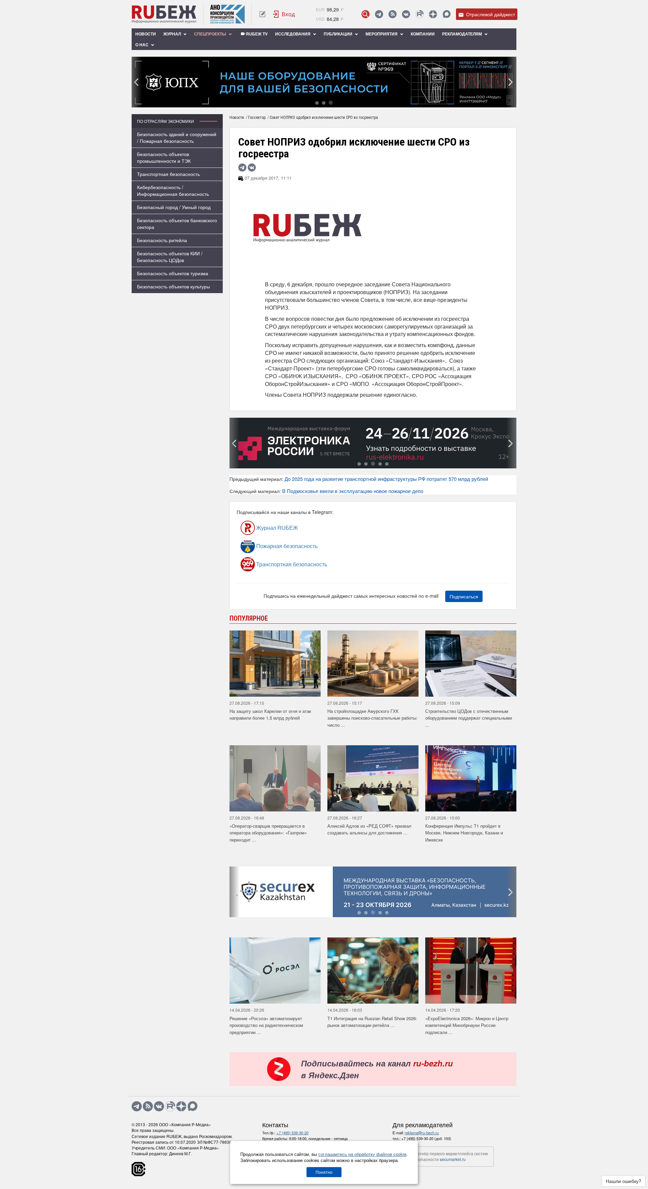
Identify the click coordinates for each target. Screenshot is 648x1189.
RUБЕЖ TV (256, 34)
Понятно (324, 1172)
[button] (317, 102)
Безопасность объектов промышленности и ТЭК (164, 157)
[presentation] (137, 82)
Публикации (338, 34)
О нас (142, 45)
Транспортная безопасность (168, 174)
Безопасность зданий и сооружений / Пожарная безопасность (176, 137)
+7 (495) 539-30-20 (292, 1132)
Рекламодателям (462, 34)
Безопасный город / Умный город (174, 207)
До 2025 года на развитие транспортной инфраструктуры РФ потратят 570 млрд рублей (386, 478)
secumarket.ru (453, 1159)
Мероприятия (382, 34)
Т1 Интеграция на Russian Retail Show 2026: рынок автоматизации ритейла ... (372, 1022)
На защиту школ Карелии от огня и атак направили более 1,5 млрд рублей (270, 714)
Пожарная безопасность (286, 546)
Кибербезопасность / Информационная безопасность (173, 190)
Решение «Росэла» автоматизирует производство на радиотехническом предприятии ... (266, 1025)
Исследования (293, 34)
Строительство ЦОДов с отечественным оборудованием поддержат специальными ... (468, 718)
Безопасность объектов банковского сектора (177, 223)
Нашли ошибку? (623, 1181)
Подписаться (464, 596)
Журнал (172, 34)
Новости (145, 34)
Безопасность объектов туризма (172, 273)
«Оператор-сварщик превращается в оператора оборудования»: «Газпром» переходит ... (268, 833)
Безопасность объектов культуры (173, 286)
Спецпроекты (210, 34)
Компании (423, 34)
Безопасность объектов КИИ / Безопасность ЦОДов (169, 256)
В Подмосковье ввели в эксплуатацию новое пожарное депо (352, 490)
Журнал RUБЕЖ (276, 528)
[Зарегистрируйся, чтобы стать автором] (262, 14)
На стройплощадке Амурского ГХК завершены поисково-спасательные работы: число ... (372, 718)
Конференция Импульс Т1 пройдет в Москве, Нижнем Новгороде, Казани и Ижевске (464, 833)
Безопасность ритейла (162, 240)
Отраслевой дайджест (490, 14)
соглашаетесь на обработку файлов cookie (362, 1154)
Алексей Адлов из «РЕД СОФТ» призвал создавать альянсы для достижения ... (369, 829)
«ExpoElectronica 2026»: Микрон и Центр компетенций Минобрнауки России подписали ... (466, 1025)
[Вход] (284, 14)
